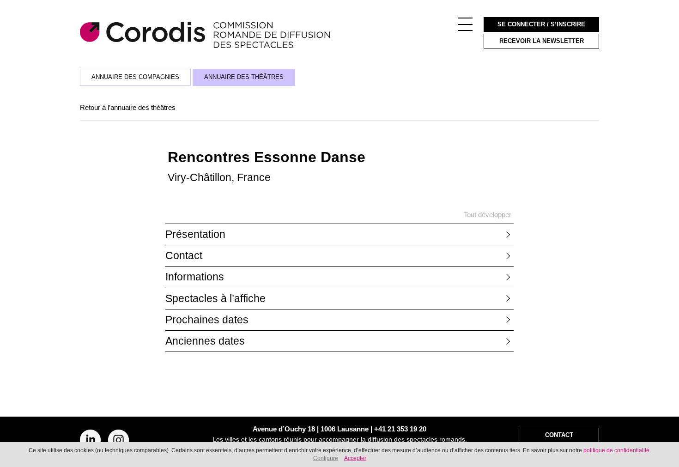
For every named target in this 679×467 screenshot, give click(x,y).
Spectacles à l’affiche (215, 298)
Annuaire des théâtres (244, 77)
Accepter (355, 458)
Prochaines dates (207, 320)
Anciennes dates (205, 341)
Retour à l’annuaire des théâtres (128, 107)
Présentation (195, 234)
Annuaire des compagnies (135, 77)
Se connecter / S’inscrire (541, 24)
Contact (183, 255)
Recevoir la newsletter (541, 41)
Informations (194, 277)
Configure (325, 458)
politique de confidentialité (616, 450)
